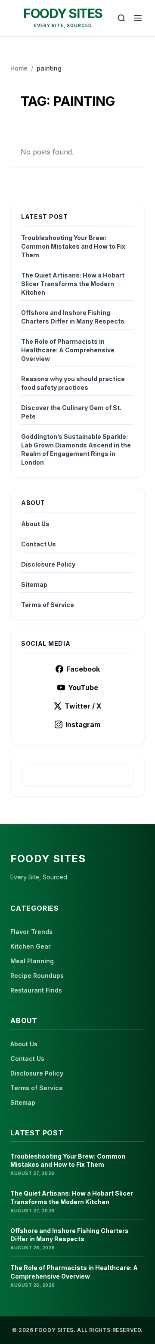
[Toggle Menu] (138, 18)
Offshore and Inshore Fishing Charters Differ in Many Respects (72, 317)
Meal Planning (32, 961)
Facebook (83, 669)
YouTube (83, 687)
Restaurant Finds (36, 990)
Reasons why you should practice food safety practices (73, 383)
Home (19, 68)
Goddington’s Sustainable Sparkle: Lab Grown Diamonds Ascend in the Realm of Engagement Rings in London (76, 449)
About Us (35, 523)
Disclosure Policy (48, 564)
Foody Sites (62, 13)
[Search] (121, 18)
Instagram (82, 724)
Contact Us (38, 544)
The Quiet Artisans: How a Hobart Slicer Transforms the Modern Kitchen (72, 283)
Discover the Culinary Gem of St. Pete (71, 412)
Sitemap (34, 584)
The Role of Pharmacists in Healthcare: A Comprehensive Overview (68, 350)
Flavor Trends (31, 931)
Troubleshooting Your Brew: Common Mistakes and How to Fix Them (73, 246)
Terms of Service (47, 604)
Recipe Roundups (37, 975)
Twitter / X (83, 706)
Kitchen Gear (30, 946)
